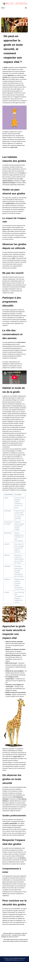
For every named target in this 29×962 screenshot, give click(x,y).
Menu (3, 8)
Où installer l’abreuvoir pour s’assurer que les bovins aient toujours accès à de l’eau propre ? (15, 940)
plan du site (21, 960)
